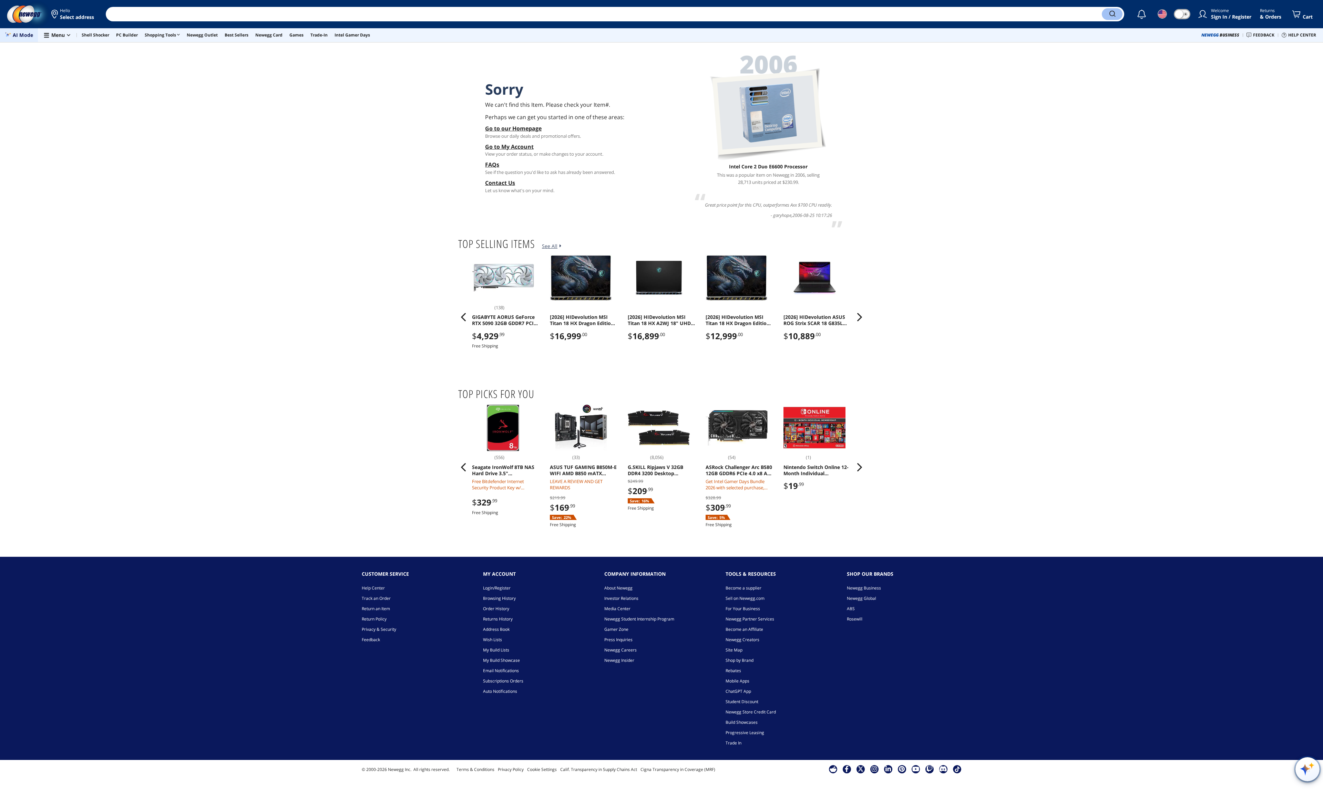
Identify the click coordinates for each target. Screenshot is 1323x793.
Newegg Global (861, 598)
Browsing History (499, 598)
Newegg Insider (619, 660)
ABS (851, 609)
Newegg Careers (620, 650)
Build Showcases (742, 722)
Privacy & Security (379, 629)
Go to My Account (509, 146)
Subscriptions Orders (503, 681)
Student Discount (742, 702)
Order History (496, 609)
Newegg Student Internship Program (639, 619)
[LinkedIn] (888, 769)
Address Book (496, 629)
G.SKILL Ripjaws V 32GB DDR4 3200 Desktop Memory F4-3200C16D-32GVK (655, 470)
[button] (73, 14)
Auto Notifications (500, 691)
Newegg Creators (742, 640)
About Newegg (618, 588)
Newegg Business (864, 588)
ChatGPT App (738, 691)
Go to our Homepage (513, 128)
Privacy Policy (511, 769)
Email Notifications (501, 671)
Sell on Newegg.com (745, 598)
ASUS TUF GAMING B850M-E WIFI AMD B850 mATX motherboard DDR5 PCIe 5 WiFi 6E (583, 470)
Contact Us (500, 183)
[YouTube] (915, 769)
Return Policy (374, 619)
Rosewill (854, 619)
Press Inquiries (618, 640)
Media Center (617, 609)
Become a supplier (743, 588)
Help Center (373, 588)
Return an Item (376, 609)
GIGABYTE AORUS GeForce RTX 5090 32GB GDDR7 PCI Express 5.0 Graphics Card (503, 320)
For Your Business (743, 609)
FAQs (492, 164)
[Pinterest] (902, 769)
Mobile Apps (737, 681)
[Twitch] (929, 769)
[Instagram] (874, 769)
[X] (861, 769)
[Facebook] (847, 769)
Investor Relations (621, 598)
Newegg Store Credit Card (751, 712)
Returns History (498, 619)
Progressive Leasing (745, 732)
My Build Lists (496, 650)
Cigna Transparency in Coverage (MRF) (677, 769)
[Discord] (943, 769)
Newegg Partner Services (750, 619)
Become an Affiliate (744, 629)
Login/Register (497, 588)
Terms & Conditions (475, 769)
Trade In (733, 743)
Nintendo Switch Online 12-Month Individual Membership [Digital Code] (816, 470)
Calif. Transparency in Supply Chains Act (598, 769)
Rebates (733, 671)
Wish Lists (492, 640)
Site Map (734, 650)
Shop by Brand (739, 660)
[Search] (1112, 14)
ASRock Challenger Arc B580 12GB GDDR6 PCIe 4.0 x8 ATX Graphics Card (739, 470)
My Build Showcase (501, 660)
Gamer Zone (616, 629)
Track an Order (376, 598)
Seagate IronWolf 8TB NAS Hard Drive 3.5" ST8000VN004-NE (503, 470)
